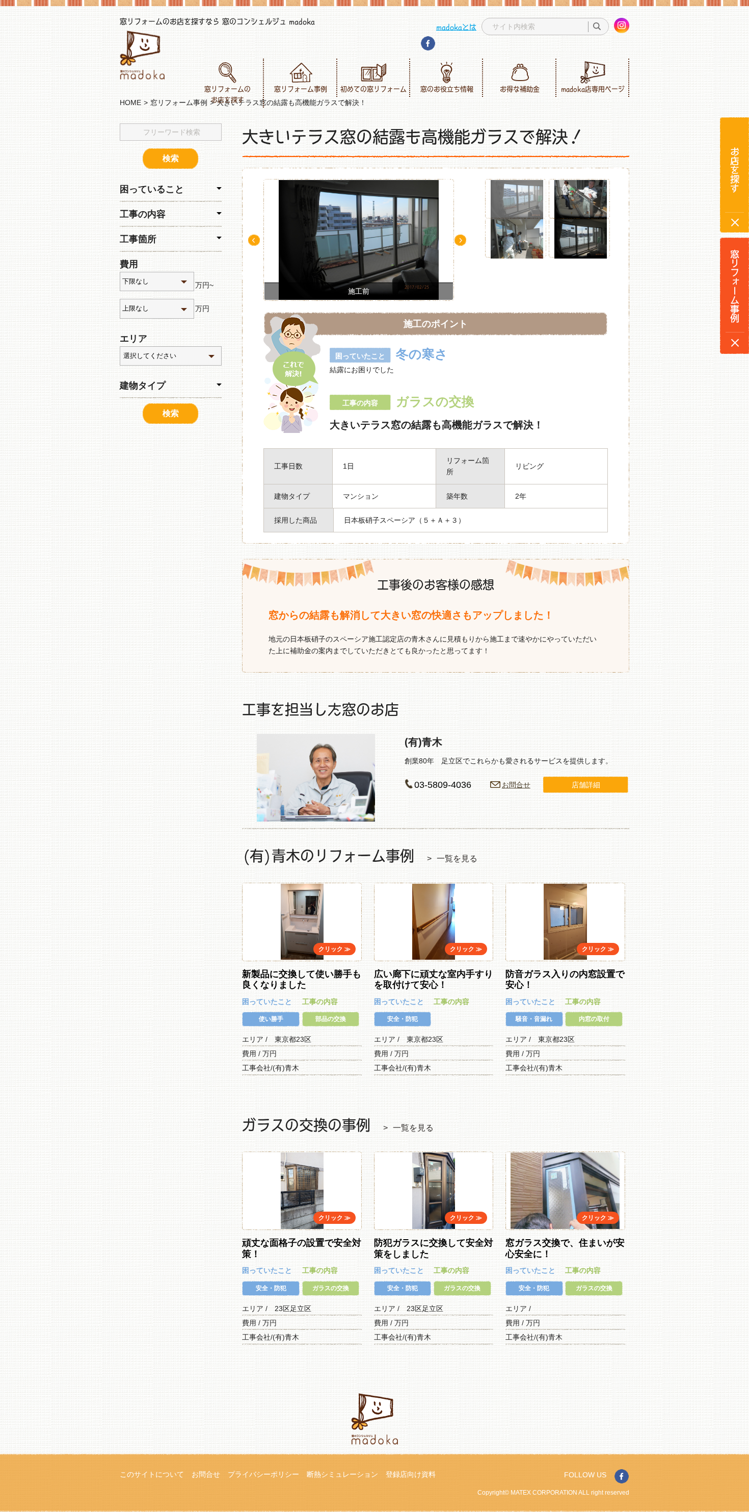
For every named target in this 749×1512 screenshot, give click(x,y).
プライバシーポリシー (263, 1474)
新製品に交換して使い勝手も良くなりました (301, 979)
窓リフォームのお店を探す (227, 94)
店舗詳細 (586, 785)
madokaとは (456, 26)
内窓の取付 (594, 1018)
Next (460, 240)
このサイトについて (152, 1474)
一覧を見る (457, 858)
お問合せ (516, 785)
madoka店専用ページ (593, 88)
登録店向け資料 (411, 1474)
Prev (254, 240)
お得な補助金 (520, 88)
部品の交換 (330, 1018)
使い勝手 (271, 1018)
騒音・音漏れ (534, 1018)
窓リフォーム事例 (300, 88)
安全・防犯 (402, 1018)
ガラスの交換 (330, 1288)
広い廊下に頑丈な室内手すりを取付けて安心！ (433, 979)
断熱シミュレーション (342, 1474)
